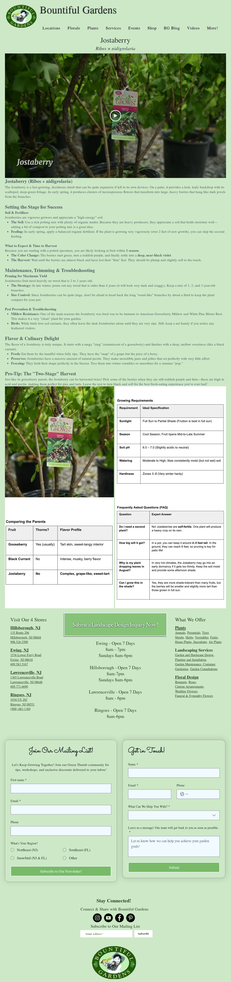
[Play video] (115, 115)
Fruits (214, 637)
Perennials (193, 632)
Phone (14, 822)
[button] (51, 27)
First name (19, 780)
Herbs (189, 637)
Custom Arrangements (189, 686)
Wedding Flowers (186, 691)
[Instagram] (97, 917)
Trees (205, 632)
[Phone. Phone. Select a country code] (184, 794)
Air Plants (215, 642)
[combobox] (174, 815)
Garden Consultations (203, 669)
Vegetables (201, 637)
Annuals (180, 632)
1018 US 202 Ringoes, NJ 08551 (22, 701)
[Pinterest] (130, 917)
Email (16, 801)
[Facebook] (119, 917)
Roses (192, 682)
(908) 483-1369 (20, 709)
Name (133, 764)
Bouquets (181, 682)
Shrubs (179, 637)
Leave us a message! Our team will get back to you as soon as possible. (173, 829)
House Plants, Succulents (191, 642)
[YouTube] (108, 917)
